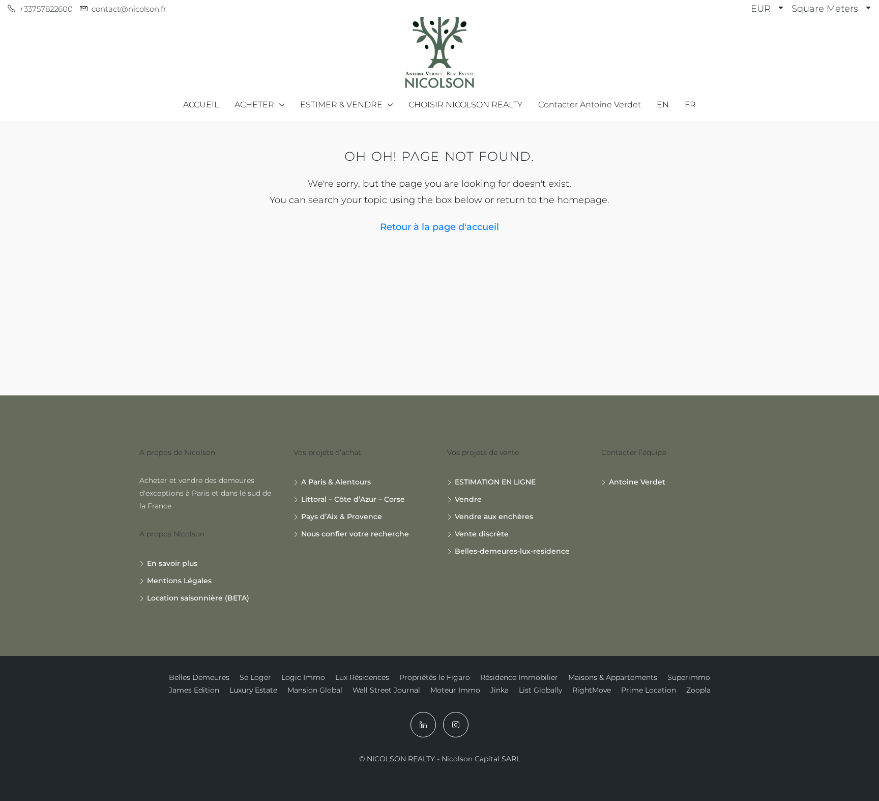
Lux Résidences (362, 677)
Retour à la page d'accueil (439, 227)
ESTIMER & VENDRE (341, 104)
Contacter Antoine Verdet (589, 104)
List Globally (540, 690)
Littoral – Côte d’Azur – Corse (353, 499)
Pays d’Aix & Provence (341, 516)
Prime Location (648, 690)
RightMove (591, 690)
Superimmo (688, 677)
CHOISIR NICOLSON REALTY (465, 104)
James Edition (194, 690)
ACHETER (254, 104)
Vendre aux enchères (494, 516)
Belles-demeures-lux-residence (512, 551)
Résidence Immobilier (519, 677)
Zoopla (698, 690)
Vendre (468, 499)
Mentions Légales (179, 580)
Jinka (499, 690)
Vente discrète (482, 533)
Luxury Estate (253, 690)
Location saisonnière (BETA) (198, 598)
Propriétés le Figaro (434, 677)
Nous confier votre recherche (355, 533)
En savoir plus (172, 563)
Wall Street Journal (386, 690)
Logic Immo (303, 677)
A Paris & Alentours (336, 482)
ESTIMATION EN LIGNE (495, 482)
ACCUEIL (201, 104)
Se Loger (255, 677)
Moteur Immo (455, 690)
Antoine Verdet (637, 482)
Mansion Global (314, 690)
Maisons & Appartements (612, 677)
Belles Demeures (199, 677)
